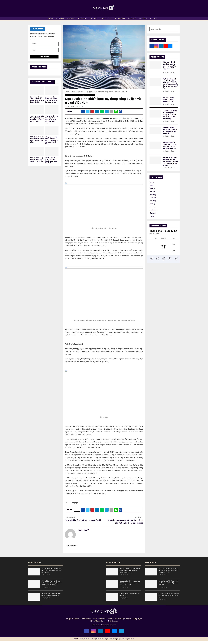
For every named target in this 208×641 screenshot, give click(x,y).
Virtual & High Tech (82, 95)
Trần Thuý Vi (70, 106)
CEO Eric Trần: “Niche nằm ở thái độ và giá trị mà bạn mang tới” (51, 594)
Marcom (143, 18)
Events (153, 18)
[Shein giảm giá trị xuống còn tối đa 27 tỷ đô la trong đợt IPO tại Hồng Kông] (155, 145)
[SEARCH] (175, 29)
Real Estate (106, 18)
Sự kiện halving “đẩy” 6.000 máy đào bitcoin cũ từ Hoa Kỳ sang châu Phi (168, 583)
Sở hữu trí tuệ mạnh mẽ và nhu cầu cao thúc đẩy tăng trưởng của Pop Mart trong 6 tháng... (170, 161)
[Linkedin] (100, 631)
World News (92, 95)
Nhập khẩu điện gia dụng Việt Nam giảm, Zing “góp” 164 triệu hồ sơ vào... (51, 119)
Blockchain (150, 563)
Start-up (132, 18)
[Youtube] (107, 631)
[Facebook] (86, 631)
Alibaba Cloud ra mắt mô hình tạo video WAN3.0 (169, 100)
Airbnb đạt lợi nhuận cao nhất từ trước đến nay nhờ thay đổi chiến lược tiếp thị (51, 570)
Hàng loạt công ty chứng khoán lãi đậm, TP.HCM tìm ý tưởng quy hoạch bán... (51, 140)
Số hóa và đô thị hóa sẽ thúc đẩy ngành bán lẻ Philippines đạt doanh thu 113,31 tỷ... (129, 570)
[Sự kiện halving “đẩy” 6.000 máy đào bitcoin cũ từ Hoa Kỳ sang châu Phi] (151, 584)
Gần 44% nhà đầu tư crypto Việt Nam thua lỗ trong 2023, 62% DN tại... (51, 160)
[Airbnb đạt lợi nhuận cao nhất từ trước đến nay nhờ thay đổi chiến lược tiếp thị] (34, 571)
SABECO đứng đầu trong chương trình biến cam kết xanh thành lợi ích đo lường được (129, 583)
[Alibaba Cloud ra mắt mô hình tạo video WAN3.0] (155, 101)
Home (152, 182)
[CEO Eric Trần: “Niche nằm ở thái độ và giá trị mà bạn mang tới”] (34, 597)
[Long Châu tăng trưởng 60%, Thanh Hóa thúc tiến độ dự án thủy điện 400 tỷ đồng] (51, 90)
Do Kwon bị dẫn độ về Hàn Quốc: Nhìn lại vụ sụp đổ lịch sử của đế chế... (168, 595)
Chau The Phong (169, 72)
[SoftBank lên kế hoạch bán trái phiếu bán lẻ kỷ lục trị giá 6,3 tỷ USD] (155, 130)
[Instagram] (93, 631)
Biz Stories (120, 18)
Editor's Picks (34, 563)
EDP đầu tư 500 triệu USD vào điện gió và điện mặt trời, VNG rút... (37, 139)
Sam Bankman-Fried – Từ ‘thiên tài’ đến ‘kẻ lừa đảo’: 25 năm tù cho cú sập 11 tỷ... (168, 570)
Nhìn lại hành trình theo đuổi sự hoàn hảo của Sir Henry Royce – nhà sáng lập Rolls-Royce (51, 583)
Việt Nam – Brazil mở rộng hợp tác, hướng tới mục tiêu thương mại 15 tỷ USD (169, 66)
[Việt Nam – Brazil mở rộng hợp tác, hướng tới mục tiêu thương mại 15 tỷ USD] (155, 65)
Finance (70, 18)
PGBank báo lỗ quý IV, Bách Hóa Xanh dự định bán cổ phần (37, 159)
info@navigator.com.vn (108, 625)
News (50, 18)
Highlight (74, 95)
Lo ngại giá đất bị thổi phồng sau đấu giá (83, 520)
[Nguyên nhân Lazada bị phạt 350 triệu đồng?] (112, 597)
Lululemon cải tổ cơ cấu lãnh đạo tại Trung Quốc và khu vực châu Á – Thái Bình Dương (170, 114)
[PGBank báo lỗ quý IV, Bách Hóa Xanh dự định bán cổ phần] (37, 151)
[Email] (114, 631)
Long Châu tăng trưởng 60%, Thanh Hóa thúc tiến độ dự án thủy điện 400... (51, 99)
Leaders (94, 18)
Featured (68, 95)
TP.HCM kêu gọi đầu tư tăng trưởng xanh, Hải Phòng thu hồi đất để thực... (37, 118)
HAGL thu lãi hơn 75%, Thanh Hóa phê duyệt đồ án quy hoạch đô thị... (37, 99)
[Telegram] (121, 631)
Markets (60, 18)
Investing (82, 18)
